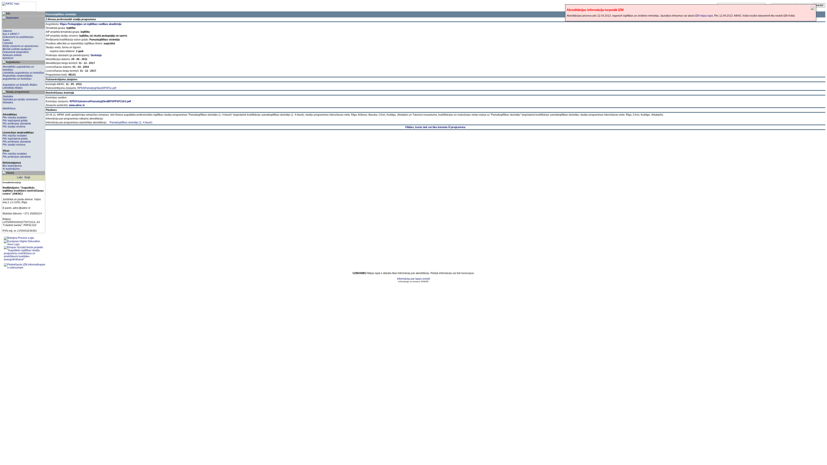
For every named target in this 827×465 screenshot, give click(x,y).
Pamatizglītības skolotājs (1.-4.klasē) (131, 122)
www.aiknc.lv (77, 105)
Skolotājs (96, 55)
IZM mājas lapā (704, 15)
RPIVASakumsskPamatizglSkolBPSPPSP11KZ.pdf (100, 101)
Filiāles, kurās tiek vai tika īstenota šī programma (435, 127)
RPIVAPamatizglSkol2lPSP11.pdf (96, 88)
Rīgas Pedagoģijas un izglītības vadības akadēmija (90, 24)
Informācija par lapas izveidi (413, 278)
